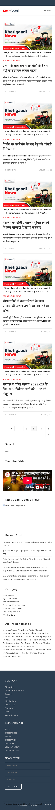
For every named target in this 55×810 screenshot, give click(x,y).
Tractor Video (11, 739)
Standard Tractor (29, 653)
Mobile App (10, 701)
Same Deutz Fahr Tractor (20, 643)
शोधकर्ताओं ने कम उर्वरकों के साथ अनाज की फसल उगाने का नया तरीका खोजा (26, 306)
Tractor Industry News (12, 608)
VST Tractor (28, 649)
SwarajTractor (16, 649)
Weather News (9, 615)
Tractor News (8, 595)
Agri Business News (11, 601)
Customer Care (12, 750)
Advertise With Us (15, 690)
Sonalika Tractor (17, 633)
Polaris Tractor (16, 656)
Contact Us (10, 704)
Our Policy (33, 805)
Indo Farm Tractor (37, 639)
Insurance (9, 743)
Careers (8, 694)
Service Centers (12, 746)
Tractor (8, 729)
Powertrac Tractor (18, 646)
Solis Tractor (40, 649)
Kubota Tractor (16, 636)
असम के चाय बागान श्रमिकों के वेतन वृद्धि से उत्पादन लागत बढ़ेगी (25, 68)
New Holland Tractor (34, 633)
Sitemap (9, 708)
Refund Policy (11, 715)
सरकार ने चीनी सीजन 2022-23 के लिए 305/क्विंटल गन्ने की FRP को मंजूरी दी (25, 389)
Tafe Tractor (29, 636)
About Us (9, 687)
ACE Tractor (15, 653)
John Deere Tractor (27, 630)
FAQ (7, 711)
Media (8, 736)
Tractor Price (11, 732)
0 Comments (10, 91)
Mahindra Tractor (10, 630)
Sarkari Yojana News (11, 611)
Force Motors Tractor (19, 639)
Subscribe (13, 786)
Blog (7, 697)
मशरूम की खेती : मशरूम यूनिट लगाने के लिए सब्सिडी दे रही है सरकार (26, 225)
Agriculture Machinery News (14, 605)
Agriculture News (12, 61)
